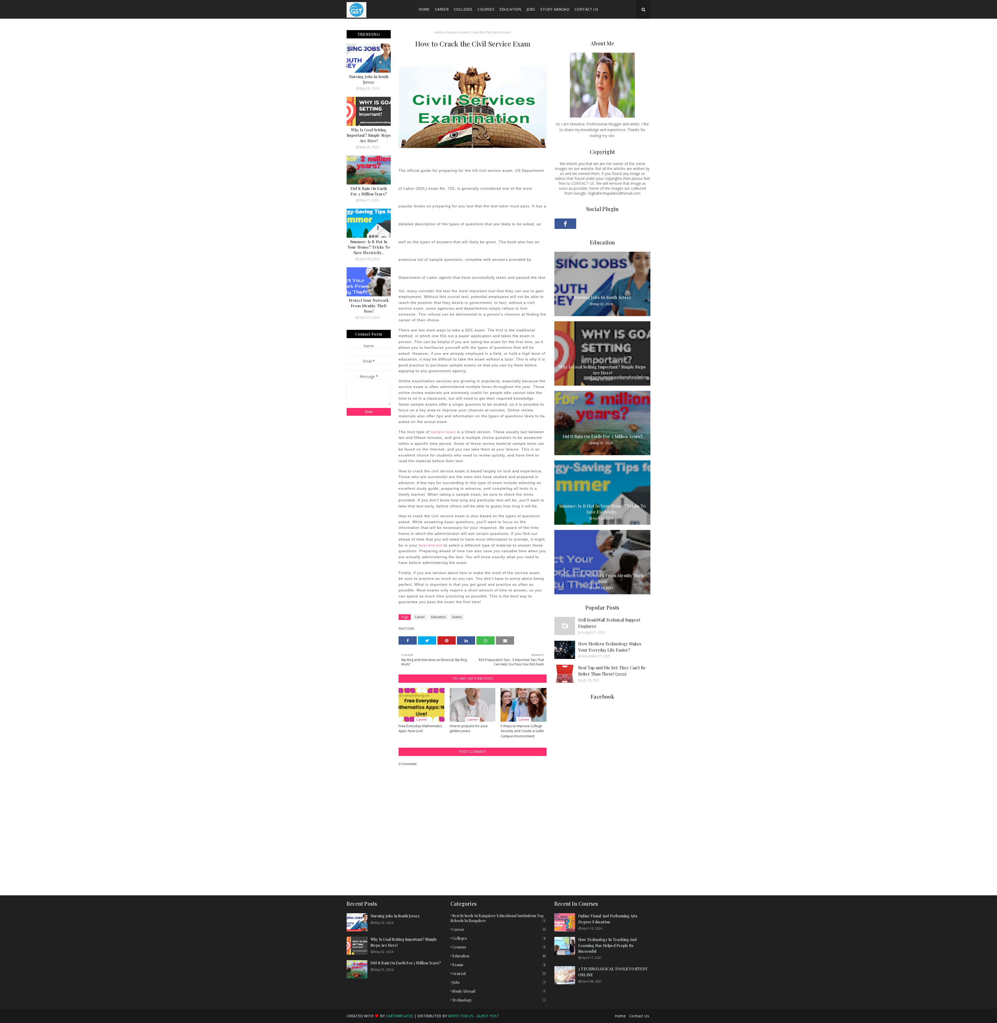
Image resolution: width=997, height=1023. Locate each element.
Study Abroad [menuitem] (554, 9)
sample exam (443, 432)
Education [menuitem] (510, 9)
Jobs (498, 982)
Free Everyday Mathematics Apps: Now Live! (420, 728)
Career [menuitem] (442, 9)
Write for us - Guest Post (473, 1015)
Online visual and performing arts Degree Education (608, 918)
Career (420, 617)
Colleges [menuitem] (463, 9)
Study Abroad (498, 991)
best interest (430, 545)
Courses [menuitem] (485, 9)
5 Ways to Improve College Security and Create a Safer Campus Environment (522, 731)
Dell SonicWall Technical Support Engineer (609, 623)
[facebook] (565, 223)
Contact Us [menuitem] (586, 9)
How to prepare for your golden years (469, 728)
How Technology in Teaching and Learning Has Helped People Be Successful (607, 945)
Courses (498, 947)
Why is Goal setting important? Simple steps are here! (369, 135)
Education (438, 617)
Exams (451, 32)
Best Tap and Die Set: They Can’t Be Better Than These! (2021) (612, 671)
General (498, 973)
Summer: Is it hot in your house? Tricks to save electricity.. (369, 247)
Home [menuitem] (424, 9)
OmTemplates (399, 1015)
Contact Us (639, 1015)
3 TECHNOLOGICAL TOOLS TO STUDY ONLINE (613, 971)
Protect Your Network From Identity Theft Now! (369, 306)
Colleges (498, 938)
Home (438, 32)
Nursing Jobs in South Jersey (368, 79)
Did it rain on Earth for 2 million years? (369, 191)
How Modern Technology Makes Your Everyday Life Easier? (609, 647)
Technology (498, 1000)
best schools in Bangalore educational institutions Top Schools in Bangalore (497, 918)
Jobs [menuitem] (531, 9)
